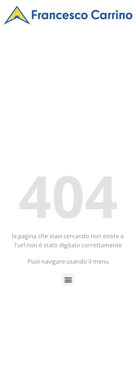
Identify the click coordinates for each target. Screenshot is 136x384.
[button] (68, 279)
